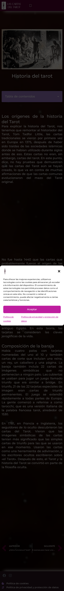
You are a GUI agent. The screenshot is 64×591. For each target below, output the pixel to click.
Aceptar (32, 309)
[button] (59, 271)
